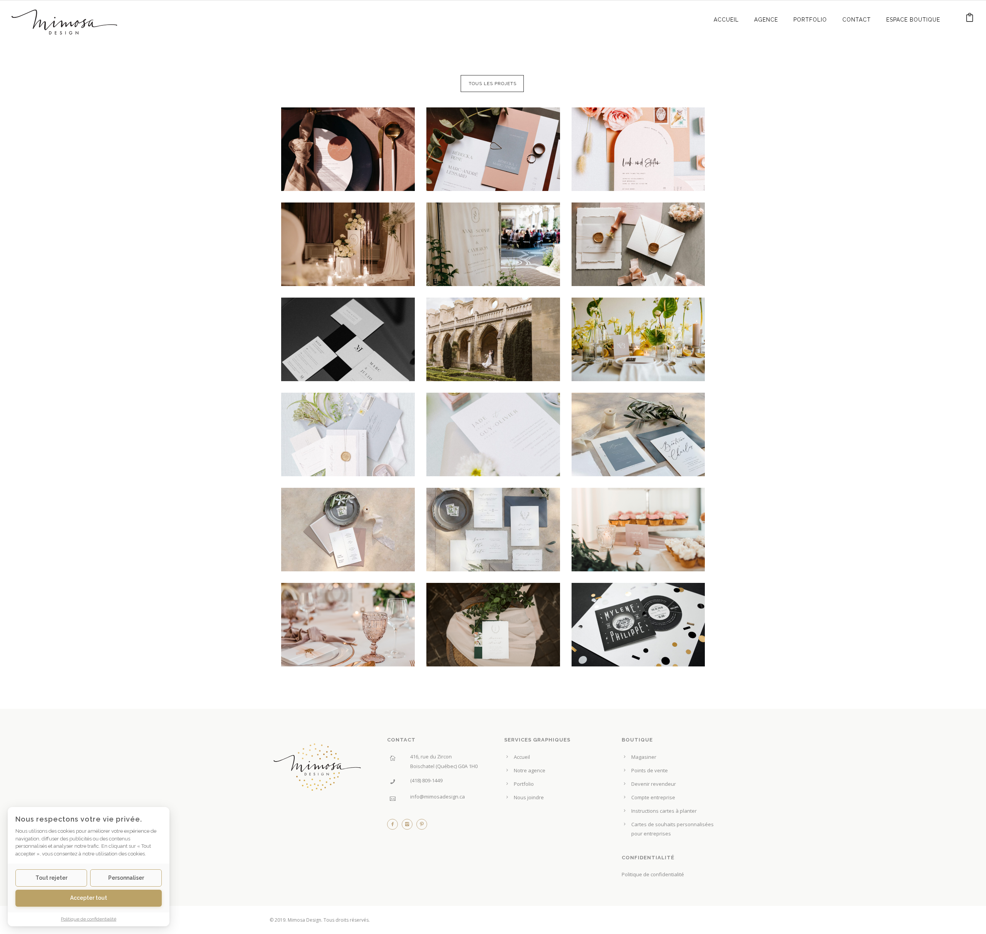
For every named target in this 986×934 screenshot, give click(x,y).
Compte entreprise (653, 797)
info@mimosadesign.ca (437, 796)
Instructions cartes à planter (664, 810)
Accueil (726, 20)
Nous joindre (529, 797)
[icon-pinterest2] (421, 826)
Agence (766, 20)
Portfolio (810, 20)
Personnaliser (126, 878)
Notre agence (529, 770)
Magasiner (643, 756)
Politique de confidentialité (653, 874)
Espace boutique (913, 20)
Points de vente (649, 770)
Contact (856, 20)
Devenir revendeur (653, 783)
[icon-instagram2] (409, 826)
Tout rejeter (51, 878)
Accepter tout (88, 898)
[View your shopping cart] (969, 19)
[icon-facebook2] (394, 826)
